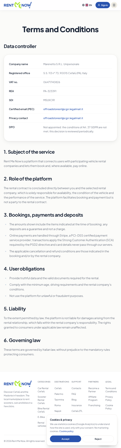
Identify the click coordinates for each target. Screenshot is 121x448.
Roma (58, 405)
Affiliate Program (93, 398)
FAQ (74, 393)
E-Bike (41, 416)
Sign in (104, 5)
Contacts (76, 388)
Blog (74, 399)
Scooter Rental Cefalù (42, 399)
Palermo (59, 393)
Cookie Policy (109, 407)
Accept (65, 438)
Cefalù (58, 388)
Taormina (59, 399)
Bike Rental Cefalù (43, 410)
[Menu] (114, 5)
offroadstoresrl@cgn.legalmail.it (63, 109)
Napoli (58, 410)
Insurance (77, 405)
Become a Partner (93, 390)
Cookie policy (66, 431)
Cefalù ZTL (77, 410)
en (90, 5)
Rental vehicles (42, 424)
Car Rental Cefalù (43, 390)
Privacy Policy (109, 398)
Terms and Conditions (111, 390)
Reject (98, 438)
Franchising (94, 405)
